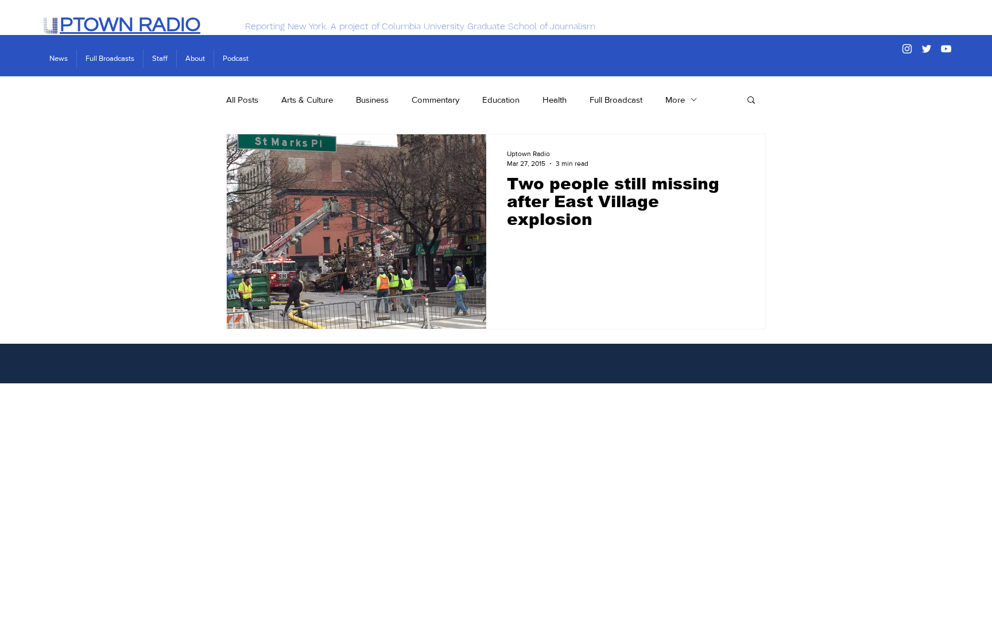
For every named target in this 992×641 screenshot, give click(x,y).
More (675, 99)
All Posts (242, 99)
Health (554, 99)
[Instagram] (907, 48)
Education (501, 99)
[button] (751, 101)
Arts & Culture (307, 99)
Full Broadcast (616, 99)
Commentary (435, 99)
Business (372, 99)
